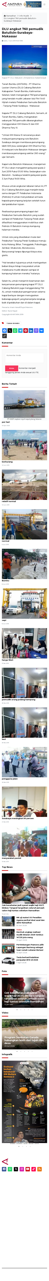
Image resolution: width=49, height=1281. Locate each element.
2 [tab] (20, 1009)
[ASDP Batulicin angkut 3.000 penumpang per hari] (24, 405)
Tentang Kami (33, 1246)
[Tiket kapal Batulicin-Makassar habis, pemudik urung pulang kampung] (24, 683)
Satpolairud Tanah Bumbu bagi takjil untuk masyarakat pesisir (23, 856)
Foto (4, 971)
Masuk (29, 1224)
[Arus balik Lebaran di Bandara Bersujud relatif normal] (24, 484)
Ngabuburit (31, 1182)
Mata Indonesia (9, 1228)
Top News (7, 867)
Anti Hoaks (7, 1219)
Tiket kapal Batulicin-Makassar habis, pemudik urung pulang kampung (21, 698)
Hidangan (31, 1186)
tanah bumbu (13, 323)
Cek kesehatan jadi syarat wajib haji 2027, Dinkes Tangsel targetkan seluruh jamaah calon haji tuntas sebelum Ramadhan (23, 908)
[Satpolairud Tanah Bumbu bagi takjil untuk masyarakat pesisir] (24, 841)
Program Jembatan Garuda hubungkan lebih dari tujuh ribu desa (24, 1040)
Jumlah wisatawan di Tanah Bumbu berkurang (20, 460)
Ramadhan (11, 16)
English (29, 1204)
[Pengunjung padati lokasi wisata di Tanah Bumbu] (24, 564)
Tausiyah (30, 1199)
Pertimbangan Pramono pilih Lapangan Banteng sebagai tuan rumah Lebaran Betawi (30, 947)
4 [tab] (28, 1009)
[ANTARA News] (12, 4)
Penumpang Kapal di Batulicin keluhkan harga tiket (22, 658)
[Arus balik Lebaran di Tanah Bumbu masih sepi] (24, 603)
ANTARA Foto (33, 1264)
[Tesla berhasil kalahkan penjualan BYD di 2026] (8, 961)
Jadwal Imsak (32, 1208)
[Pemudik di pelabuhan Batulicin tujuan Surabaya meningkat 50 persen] (24, 801)
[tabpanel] (24, 993)
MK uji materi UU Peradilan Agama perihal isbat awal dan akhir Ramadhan (30, 920)
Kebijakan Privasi (34, 1237)
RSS (28, 1259)
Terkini (5, 1177)
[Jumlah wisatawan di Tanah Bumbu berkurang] (24, 445)
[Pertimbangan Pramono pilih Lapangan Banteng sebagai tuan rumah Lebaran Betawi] (8, 948)
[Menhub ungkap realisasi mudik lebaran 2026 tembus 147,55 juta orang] (8, 934)
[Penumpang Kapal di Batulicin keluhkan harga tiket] (24, 643)
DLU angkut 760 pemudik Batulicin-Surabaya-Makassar (20, 19)
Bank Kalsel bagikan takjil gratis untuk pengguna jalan (21, 777)
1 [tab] (17, 1009)
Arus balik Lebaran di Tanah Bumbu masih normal (23, 539)
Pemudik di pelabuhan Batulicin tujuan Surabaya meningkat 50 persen (21, 817)
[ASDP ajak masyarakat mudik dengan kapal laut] (24, 722)
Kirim (11, 368)
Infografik (7, 1054)
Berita (29, 1177)
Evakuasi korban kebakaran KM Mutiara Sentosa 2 (24, 1137)
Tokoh (29, 1195)
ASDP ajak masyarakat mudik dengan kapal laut (24, 737)
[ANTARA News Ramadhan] (16, 1161)
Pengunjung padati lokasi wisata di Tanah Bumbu (23, 579)
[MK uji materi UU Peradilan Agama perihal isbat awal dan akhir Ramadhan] (8, 921)
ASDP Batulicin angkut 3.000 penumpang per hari (23, 420)
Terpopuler (7, 1186)
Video (19, 930)
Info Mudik (24, 16)
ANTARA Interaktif (11, 1224)
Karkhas (6, 1215)
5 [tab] (32, 1009)
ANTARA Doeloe (10, 1233)
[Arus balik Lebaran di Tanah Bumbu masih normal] (24, 524)
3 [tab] (24, 1009)
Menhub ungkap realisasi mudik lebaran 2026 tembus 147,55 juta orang (29, 935)
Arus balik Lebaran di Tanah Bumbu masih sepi (23, 618)
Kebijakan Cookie (34, 1241)
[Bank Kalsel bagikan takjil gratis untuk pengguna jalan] (24, 762)
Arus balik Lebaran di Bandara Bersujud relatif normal (22, 500)
